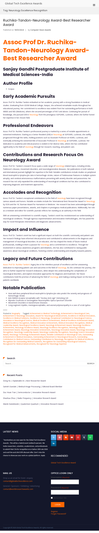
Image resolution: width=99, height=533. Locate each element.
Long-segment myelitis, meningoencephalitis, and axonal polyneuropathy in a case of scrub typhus (49, 305)
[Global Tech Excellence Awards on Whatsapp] (90, 437)
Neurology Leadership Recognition (53, 332)
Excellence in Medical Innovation (81, 315)
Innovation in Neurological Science (17, 320)
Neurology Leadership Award (26, 332)
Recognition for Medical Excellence (78, 339)
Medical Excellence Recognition (16, 323)
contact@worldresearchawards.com (18, 489)
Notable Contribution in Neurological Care (64, 334)
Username (60, 477)
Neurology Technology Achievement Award (27, 334)
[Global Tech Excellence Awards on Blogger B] (66, 437)
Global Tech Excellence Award (63, 462)
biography (16, 313)
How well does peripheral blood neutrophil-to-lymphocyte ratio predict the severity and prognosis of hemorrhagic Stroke (50, 294)
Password (60, 487)
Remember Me (60, 498)
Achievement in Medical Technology (45, 313)
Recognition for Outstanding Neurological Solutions (64, 341)
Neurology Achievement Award (59, 325)
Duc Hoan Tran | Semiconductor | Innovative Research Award (29, 392)
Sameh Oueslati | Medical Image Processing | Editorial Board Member (32, 386)
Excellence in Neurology (40, 318)
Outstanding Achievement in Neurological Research (54, 337)
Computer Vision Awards (40, 30)
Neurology (33, 114)
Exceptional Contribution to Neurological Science (71, 318)
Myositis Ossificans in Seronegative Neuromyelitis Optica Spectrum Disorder (40, 300)
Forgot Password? (58, 513)
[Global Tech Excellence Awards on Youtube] (72, 437)
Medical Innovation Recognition (71, 323)
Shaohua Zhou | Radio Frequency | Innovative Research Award (29, 398)
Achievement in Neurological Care (75, 313)
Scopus (11, 89)
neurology (29, 147)
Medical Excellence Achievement (46, 320)
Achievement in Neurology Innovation (19, 315)
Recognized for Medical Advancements (19, 344)
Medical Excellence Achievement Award (77, 320)
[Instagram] (78, 437)
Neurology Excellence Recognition (54, 327)
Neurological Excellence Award (32, 325)
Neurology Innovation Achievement (35, 330)
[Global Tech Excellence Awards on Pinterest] (59, 437)
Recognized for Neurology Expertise (52, 344)
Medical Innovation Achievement (43, 323)
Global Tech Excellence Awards (23, 3)
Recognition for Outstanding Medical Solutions (22, 341)
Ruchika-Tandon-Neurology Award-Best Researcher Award (46, 22)
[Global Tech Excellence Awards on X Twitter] (53, 437)
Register (54, 511)
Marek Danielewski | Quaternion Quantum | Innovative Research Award (33, 404)
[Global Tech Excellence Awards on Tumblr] (84, 437)
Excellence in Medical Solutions (16, 318)
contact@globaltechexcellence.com (17, 481)
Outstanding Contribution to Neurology (47, 339)
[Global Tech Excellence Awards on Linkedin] (53, 443)
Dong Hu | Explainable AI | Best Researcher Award (24, 380)
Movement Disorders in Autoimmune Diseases (27, 302)
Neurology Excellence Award (27, 327)
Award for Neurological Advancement (51, 315)
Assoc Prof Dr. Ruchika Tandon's (16, 264)
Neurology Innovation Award (63, 330)
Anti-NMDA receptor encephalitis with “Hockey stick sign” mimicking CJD (38, 298)
